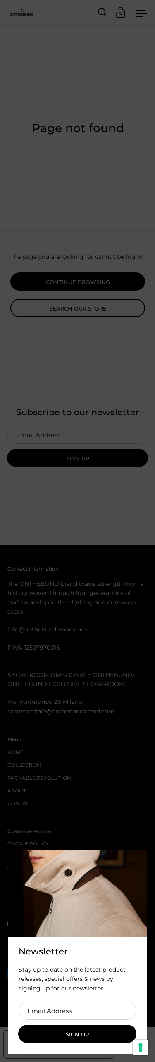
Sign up (77, 1034)
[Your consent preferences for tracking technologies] (140, 1047)
